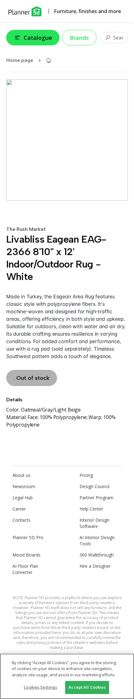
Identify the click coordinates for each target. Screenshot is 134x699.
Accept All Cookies (87, 687)
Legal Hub (22, 498)
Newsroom (23, 486)
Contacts (21, 520)
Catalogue (38, 37)
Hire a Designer (95, 566)
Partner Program (96, 498)
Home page (19, 60)
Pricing (86, 475)
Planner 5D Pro (27, 537)
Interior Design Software (94, 523)
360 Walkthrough (96, 555)
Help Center (91, 509)
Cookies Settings (40, 687)
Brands (79, 37)
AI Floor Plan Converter (25, 569)
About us (21, 475)
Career (19, 509)
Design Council (94, 486)
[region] (67, 676)
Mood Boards (26, 555)
